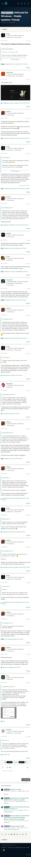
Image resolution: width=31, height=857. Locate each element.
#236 (29, 582)
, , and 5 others (15, 248)
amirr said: (4, 740)
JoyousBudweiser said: (8, 394)
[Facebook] (27, 854)
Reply (28, 67)
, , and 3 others (16, 103)
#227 (29, 263)
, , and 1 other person (16, 499)
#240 (29, 736)
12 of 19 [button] (15, 762)
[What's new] (25, 3)
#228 (29, 288)
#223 (29, 118)
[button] (2, 3)
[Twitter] (29, 854)
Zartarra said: (5, 157)
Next (21, 762)
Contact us (4, 847)
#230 (29, 353)
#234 (29, 515)
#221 (29, 40)
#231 (29, 390)
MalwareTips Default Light (8, 845)
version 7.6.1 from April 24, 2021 (10, 52)
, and (14, 531)
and (6, 754)
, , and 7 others (16, 64)
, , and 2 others (16, 271)
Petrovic (4, 22)
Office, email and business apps (11, 829)
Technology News (8, 811)
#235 (29, 547)
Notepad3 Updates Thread (14, 826)
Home (27, 847)
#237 (29, 619)
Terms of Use (11, 847)
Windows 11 (7, 822)
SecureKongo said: (6, 207)
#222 (29, 79)
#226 (29, 240)
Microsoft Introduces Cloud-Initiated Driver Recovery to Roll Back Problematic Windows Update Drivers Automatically (16, 817)
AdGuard (6, 794)
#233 (29, 474)
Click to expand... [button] (15, 59)
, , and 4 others (15, 225)
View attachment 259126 (8, 748)
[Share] (26, 41)
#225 (29, 203)
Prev (10, 762)
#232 (29, 429)
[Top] (2, 850)
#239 (29, 682)
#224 (29, 153)
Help (24, 847)
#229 (29, 315)
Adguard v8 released (12, 789)
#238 (29, 654)
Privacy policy (18, 847)
